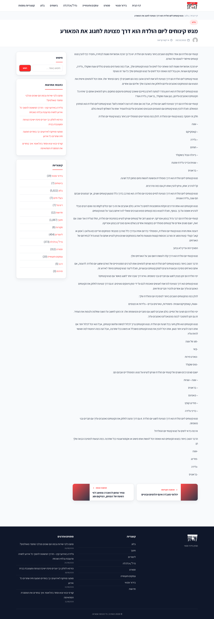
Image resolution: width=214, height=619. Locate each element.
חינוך (60, 220)
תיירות (59, 271)
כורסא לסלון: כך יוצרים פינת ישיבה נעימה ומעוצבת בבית (46, 568)
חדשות (59, 212)
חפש (25, 68)
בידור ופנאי (121, 5)
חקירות (59, 227)
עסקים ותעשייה (90, 5)
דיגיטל (59, 205)
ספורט (107, 5)
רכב (61, 264)
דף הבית (136, 5)
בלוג (42, 5)
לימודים (59, 234)
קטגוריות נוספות (26, 5)
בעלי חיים (58, 198)
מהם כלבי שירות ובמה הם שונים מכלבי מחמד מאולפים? (47, 544)
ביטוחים (54, 5)
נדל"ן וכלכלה (70, 5)
